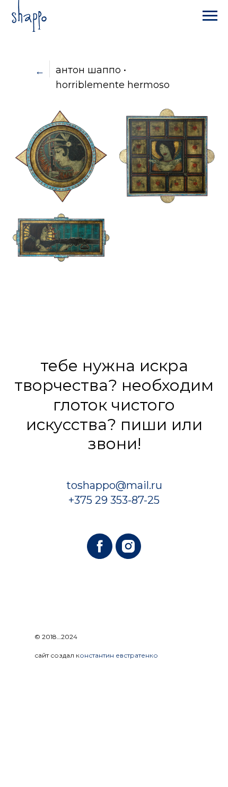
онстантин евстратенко (119, 655)
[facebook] (99, 546)
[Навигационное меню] (210, 16)
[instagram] (128, 546)
